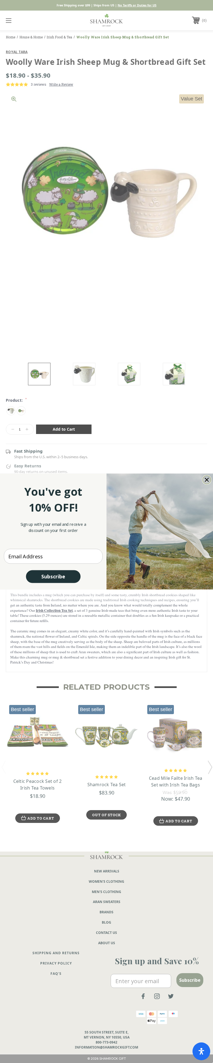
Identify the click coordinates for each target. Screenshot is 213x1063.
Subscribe (53, 576)
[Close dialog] (207, 480)
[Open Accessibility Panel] (201, 1051)
